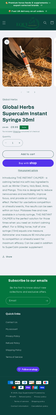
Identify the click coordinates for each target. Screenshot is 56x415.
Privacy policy (40, 397)
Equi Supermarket (26, 393)
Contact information (20, 406)
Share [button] (9, 257)
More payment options (28, 170)
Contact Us (11, 322)
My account (12, 329)
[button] (3, 22)
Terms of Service (14, 357)
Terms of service (21, 401)
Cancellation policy (39, 406)
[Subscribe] (46, 301)
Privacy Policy (13, 336)
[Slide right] (34, 92)
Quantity (6, 137)
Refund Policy (13, 343)
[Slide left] (21, 92)
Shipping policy (38, 401)
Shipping (16, 131)
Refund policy (25, 397)
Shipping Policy (13, 350)
